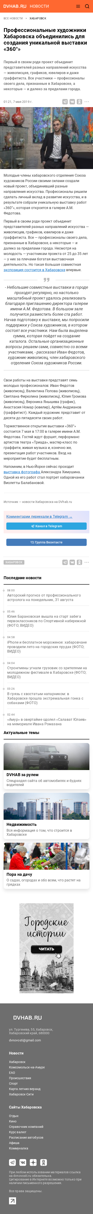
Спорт (13, 1083)
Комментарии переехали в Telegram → (39, 516)
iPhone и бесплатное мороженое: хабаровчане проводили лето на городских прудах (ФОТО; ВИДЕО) (47, 646)
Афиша (14, 1143)
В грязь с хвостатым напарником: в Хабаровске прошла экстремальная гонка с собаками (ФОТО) (45, 698)
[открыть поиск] (87, 6)
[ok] (43, 1162)
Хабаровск (38, 18)
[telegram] (12, 1162)
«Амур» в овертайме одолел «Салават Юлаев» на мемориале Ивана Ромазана (46, 721)
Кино (12, 1121)
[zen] (33, 1162)
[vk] (22, 1162)
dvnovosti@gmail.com (25, 1040)
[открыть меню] (78, 6)
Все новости (14, 18)
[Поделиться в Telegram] (65, 101)
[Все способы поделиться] (86, 101)
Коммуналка (18, 1148)
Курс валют (17, 1132)
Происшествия (20, 1078)
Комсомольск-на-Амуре (27, 1067)
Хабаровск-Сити (21, 1094)
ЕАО (12, 1072)
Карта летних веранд (24, 1089)
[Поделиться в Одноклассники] (79, 101)
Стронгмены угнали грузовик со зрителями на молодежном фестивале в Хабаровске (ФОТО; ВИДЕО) (47, 672)
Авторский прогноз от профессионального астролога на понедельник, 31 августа (44, 597)
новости (39, 6)
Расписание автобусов (26, 1137)
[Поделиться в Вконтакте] (72, 101)
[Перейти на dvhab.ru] (15, 6)
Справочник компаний (26, 1126)
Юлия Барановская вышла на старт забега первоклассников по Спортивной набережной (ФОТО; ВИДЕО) (46, 621)
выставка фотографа (22, 472)
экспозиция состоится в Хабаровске (34, 270)
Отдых (14, 1116)
